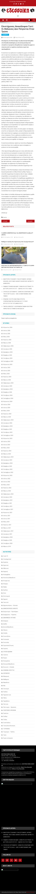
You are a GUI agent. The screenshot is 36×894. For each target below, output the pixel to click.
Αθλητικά (5, 568)
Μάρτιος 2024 (7, 417)
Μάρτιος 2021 (7, 528)
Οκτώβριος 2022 (7, 469)
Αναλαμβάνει (6, 574)
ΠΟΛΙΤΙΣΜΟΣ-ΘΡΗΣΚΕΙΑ (9, 710)
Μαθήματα (6, 679)
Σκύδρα (5, 716)
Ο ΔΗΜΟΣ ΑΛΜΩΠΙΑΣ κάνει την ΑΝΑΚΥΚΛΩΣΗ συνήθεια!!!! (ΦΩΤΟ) (17, 233)
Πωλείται (5, 713)
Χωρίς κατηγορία (8, 738)
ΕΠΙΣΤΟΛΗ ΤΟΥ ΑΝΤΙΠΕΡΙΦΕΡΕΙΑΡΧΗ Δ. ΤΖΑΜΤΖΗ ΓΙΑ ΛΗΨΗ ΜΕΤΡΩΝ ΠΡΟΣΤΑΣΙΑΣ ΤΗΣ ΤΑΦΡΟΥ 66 (17, 266)
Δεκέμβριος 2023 (8, 426)
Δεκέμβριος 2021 (8, 500)
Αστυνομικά (6, 596)
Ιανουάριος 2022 (7, 497)
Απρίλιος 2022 (7, 487)
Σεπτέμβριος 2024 (8, 398)
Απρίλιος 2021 (7, 524)
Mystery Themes (30, 892)
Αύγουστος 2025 (7, 364)
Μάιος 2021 (6, 521)
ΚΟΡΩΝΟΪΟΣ (6, 673)
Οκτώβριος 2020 (7, 543)
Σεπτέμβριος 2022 (8, 472)
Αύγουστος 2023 (7, 438)
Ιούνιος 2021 (6, 518)
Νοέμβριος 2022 (7, 466)
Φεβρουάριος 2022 (8, 494)
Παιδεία (5, 691)
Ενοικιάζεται (6, 636)
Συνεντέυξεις (6, 722)
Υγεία (4, 735)
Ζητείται (5, 654)
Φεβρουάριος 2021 (8, 531)
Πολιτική (5, 704)
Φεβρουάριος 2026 (8, 346)
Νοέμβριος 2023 (7, 429)
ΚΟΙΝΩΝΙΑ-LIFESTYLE (8, 670)
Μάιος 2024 (6, 410)
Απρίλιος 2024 (7, 413)
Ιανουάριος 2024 (7, 423)
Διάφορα (5, 621)
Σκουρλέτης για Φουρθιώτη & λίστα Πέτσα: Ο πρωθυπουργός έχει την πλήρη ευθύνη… (31, 221)
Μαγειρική (6, 676)
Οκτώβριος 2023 (7, 432)
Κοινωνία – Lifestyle (8, 667)
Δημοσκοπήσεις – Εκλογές (10, 605)
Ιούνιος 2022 (6, 481)
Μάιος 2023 (6, 447)
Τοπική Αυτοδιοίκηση (9, 725)
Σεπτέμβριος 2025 (8, 361)
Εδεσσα (5, 630)
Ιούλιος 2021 (6, 515)
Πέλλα (5, 698)
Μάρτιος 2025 (7, 380)
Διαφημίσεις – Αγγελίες (9, 614)
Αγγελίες (5, 562)
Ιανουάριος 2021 (7, 534)
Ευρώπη (5, 648)
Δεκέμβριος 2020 (8, 537)
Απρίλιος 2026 (7, 339)
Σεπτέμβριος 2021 (8, 509)
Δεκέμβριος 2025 (8, 352)
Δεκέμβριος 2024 (8, 389)
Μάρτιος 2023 (7, 454)
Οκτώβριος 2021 (7, 506)
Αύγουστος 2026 (7, 327)
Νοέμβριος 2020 (7, 540)
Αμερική (5, 571)
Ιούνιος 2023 (6, 444)
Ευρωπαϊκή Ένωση (8, 645)
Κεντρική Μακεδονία (8, 664)
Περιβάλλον (5, 34)
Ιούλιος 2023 (6, 441)
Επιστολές (6, 642)
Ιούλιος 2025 (6, 367)
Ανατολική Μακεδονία (9, 577)
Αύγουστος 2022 (7, 475)
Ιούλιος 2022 (6, 478)
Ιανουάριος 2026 (7, 349)
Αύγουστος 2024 (7, 401)
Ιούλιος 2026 (6, 330)
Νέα (4, 685)
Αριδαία (5, 590)
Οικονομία (6, 688)
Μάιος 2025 (6, 373)
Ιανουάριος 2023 (7, 460)
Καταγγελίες (6, 661)
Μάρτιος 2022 (7, 491)
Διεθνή (5, 624)
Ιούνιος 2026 (6, 333)
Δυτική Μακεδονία (8, 627)
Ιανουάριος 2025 (7, 386)
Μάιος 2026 (6, 336)
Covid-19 (5, 556)
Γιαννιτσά (5, 602)
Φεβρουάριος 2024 (8, 420)
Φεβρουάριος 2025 (8, 383)
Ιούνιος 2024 (6, 407)
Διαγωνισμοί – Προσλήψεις (10, 611)
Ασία (4, 593)
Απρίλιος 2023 (7, 450)
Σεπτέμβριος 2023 (8, 435)
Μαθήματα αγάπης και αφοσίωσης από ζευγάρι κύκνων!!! (17, 241)
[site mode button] (30, 20)
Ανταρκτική (6, 580)
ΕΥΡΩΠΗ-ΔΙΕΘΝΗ (7, 651)
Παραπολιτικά (7, 695)
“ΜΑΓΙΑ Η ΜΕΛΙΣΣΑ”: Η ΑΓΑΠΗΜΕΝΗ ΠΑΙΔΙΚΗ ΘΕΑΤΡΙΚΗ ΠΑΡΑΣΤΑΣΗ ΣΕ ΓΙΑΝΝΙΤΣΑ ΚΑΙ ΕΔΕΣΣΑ (17, 307)
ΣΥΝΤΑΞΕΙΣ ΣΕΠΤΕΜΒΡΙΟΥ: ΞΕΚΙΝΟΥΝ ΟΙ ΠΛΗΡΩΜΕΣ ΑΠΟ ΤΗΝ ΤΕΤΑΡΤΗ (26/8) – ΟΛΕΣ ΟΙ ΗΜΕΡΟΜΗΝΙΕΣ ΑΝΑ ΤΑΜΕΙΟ (18, 294)
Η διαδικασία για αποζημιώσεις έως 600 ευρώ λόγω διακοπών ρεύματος (7, 221)
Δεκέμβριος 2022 (8, 463)
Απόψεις (5, 583)
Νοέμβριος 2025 (7, 355)
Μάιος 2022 (6, 484)
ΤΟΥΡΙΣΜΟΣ (6, 728)
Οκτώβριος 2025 (7, 358)
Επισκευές (6, 639)
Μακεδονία (6, 682)
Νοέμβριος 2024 (7, 392)
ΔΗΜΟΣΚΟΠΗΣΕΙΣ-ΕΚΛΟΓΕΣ (10, 608)
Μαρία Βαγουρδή (19, 37)
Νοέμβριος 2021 (7, 503)
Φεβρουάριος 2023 (8, 457)
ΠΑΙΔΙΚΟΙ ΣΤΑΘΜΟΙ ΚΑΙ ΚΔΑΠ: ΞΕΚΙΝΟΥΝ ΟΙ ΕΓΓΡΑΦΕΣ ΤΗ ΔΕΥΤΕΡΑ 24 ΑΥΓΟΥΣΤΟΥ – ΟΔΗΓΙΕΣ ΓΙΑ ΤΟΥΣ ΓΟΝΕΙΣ (18, 287)
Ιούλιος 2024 (6, 404)
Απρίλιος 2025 (7, 376)
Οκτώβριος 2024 (7, 395)
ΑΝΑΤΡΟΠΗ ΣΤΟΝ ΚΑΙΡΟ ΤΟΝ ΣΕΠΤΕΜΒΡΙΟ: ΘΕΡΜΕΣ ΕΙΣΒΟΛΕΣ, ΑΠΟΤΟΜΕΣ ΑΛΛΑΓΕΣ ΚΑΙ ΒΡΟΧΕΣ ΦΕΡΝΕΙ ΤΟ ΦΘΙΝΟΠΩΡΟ (18, 281)
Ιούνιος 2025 (6, 370)
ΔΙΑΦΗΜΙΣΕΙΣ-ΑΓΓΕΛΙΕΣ (9, 617)
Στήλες (5, 719)
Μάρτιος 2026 (7, 342)
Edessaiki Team (18, 269)
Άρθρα (5, 587)
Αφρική (5, 599)
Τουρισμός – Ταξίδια (8, 732)
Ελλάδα (5, 633)
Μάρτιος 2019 (7, 546)
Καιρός (5, 658)
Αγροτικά (5, 565)
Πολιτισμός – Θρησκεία (9, 707)
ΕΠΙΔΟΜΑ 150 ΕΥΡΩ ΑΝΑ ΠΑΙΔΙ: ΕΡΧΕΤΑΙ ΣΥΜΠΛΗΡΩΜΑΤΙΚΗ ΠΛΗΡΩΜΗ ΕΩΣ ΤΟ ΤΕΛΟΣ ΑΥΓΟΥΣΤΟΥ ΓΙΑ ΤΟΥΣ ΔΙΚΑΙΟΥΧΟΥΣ (15, 301)
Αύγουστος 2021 (7, 512)
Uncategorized (7, 559)
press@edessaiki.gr (8, 759)
